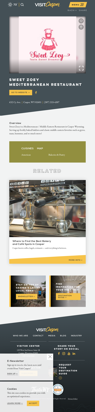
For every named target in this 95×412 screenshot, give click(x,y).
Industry (76, 335)
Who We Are (20, 335)
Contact (38, 335)
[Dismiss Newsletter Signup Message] (50, 357)
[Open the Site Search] (21, 5)
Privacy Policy (73, 399)
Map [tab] (40, 148)
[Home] (61, 8)
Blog (63, 335)
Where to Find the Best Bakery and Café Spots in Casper (31, 243)
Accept (33, 403)
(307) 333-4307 (51, 102)
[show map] (81, 27)
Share (83, 10)
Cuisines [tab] (27, 148)
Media (52, 335)
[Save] (81, 21)
